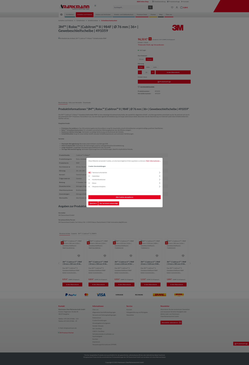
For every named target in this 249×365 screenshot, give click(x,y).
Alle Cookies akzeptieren (124, 197)
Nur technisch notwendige (109, 203)
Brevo (94, 183)
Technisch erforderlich (99, 172)
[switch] (90, 176)
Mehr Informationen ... (153, 161)
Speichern (93, 203)
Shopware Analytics (99, 186)
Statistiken (96, 176)
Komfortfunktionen (98, 179)
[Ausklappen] (160, 172)
